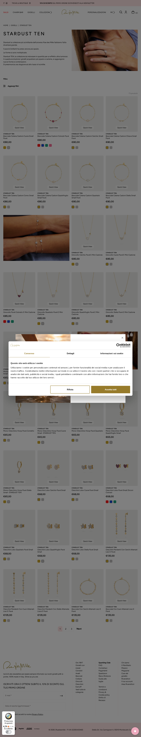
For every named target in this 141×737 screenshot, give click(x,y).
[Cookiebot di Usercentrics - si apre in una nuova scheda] (118, 345)
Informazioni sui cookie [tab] (111, 353)
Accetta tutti (110, 389)
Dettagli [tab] (70, 353)
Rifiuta (70, 389)
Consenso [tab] (29, 353)
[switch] (8, 732)
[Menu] (13, 713)
